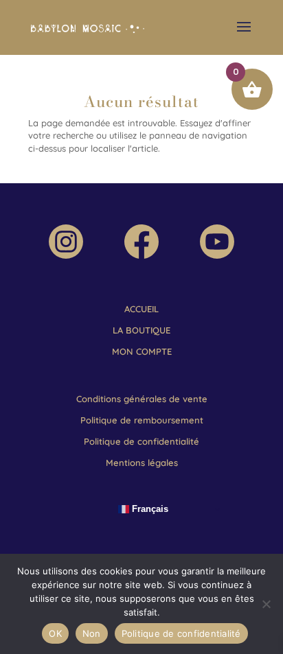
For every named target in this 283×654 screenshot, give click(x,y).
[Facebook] (141, 255)
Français (148, 509)
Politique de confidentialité (181, 633)
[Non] (266, 604)
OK (55, 633)
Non (91, 633)
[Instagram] (66, 255)
